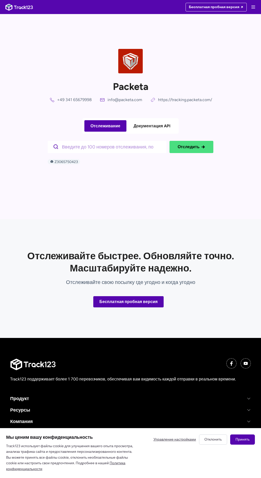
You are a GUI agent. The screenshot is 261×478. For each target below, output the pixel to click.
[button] (130, 398)
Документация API (152, 126)
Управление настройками (174, 439)
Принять (243, 439)
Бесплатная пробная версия (128, 301)
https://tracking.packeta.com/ (185, 99)
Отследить (189, 146)
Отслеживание (105, 126)
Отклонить (213, 439)
